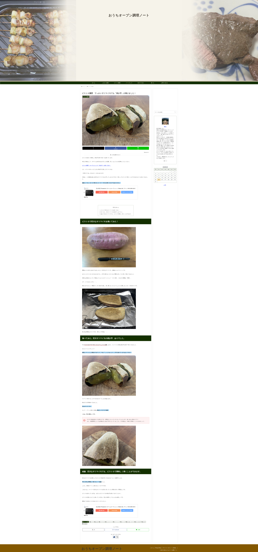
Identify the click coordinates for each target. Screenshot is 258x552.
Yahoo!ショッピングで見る (127, 192)
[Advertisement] (165, 99)
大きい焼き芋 (138, 521)
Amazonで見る (114, 192)
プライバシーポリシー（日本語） (170, 547)
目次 (114, 207)
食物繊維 (85, 523)
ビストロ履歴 (86, 521)
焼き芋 (144, 521)
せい (165, 126)
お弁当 (97, 521)
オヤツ (92, 521)
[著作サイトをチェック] (114, 537)
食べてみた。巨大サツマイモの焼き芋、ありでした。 (112, 212)
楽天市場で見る (101, 192)
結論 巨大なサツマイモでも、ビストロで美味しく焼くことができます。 (116, 214)
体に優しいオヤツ (130, 521)
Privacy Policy (158, 547)
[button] (175, 112)
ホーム (152, 547)
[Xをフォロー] (117, 537)
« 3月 (164, 185)
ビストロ (123, 521)
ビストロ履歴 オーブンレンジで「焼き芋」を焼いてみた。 (96, 165)
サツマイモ (102, 521)
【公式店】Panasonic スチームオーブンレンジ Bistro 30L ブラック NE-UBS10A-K (115, 188)
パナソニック (117, 521)
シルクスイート (109, 521)
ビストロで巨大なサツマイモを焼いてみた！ (110, 210)
